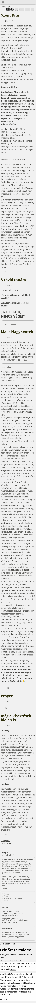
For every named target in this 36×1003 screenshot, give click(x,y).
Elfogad (13, 969)
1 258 (27, 9)
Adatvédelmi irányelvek (13, 898)
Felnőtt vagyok (17, 961)
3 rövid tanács (13, 279)
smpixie (13, 324)
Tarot (6, 896)
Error (6, 900)
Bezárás (3, 999)
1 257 (21, 9)
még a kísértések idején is (16, 717)
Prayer (7, 695)
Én (5, 324)
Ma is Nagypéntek (17, 331)
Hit (6, 272)
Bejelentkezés (9, 855)
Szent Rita (10, 15)
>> (32, 9)
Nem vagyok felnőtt (6, 961)
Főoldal (7, 894)
